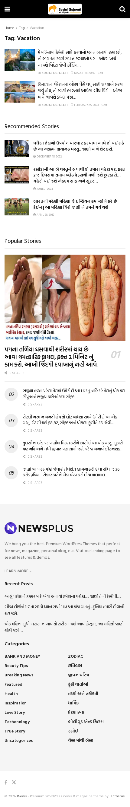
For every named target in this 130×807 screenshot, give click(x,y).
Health (11, 693)
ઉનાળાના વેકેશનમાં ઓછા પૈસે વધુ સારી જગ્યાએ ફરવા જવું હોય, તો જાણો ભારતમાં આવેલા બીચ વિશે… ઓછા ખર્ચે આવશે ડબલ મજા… (80, 90)
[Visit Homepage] (65, 9)
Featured (13, 684)
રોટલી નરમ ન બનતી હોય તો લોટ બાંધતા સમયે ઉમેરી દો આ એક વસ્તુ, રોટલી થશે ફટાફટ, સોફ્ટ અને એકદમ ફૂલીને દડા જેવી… (70, 420)
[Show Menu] (7, 9)
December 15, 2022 (49, 156)
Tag (22, 27)
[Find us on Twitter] (13, 782)
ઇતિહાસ (75, 665)
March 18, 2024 (84, 73)
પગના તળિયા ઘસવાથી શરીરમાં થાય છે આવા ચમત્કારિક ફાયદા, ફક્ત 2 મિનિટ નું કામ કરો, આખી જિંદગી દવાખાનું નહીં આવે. (51, 357)
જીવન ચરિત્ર (78, 675)
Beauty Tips (16, 665)
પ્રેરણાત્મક (76, 712)
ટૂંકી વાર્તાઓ (78, 684)
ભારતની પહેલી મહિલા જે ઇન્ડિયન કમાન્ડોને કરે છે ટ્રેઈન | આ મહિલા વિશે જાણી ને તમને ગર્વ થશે (75, 204)
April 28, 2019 (45, 214)
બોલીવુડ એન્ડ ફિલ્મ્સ (86, 721)
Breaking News (19, 675)
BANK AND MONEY (22, 656)
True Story (15, 731)
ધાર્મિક (73, 703)
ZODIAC (75, 656)
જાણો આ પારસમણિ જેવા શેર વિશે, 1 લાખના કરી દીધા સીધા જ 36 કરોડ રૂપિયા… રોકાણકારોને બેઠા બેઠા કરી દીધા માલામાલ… (71, 472)
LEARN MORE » (18, 570)
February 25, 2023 (86, 105)
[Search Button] (122, 9)
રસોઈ (73, 731)
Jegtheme (117, 796)
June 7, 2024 (44, 188)
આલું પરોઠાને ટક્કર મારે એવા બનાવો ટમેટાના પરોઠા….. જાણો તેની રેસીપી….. (63, 596)
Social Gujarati (55, 73)
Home (9, 27)
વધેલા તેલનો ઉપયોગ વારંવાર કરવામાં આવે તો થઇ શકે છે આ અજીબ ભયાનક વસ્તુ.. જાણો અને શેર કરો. (78, 146)
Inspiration (16, 703)
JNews (22, 796)
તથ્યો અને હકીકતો (83, 693)
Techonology (17, 721)
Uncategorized (19, 740)
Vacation (37, 27)
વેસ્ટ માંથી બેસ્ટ (80, 740)
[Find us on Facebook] (6, 782)
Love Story (15, 712)
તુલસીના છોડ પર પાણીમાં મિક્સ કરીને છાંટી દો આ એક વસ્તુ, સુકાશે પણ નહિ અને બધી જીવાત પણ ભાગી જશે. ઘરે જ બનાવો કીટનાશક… (73, 446)
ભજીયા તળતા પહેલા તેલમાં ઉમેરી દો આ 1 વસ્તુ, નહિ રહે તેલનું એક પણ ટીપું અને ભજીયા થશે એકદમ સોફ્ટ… (74, 393)
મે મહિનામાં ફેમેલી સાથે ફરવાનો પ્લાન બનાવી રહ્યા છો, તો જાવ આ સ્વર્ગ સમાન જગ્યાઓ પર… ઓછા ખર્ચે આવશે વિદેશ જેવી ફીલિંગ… (80, 58)
